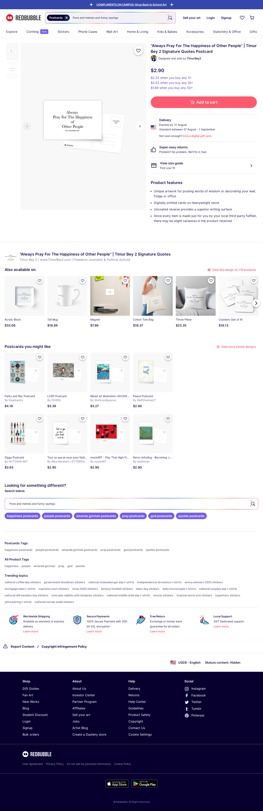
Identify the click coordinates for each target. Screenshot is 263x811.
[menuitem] (11, 31)
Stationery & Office (227, 32)
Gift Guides (31, 688)
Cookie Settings (140, 734)
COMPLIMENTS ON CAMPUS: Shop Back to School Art (131, 4)
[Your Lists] (242, 17)
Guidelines (135, 708)
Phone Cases (87, 32)
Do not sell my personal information (89, 763)
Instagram (198, 688)
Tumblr (196, 709)
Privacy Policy (55, 763)
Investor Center (83, 695)
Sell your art (81, 715)
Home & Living (137, 32)
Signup (28, 728)
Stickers (63, 32)
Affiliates (78, 708)
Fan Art (28, 695)
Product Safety (139, 715)
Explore (11, 32)
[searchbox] (131, 503)
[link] (22, 516)
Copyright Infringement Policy (64, 646)
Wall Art (112, 32)
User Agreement (33, 763)
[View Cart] (252, 17)
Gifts (253, 32)
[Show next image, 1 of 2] (140, 126)
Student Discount (35, 715)
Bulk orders (31, 734)
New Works (31, 702)
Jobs (76, 721)
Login (27, 721)
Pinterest (197, 715)
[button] (131, 4)
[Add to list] (138, 50)
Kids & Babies (167, 32)
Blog (26, 708)
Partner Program (84, 702)
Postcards (12, 543)
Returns (133, 695)
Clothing (36, 32)
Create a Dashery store (89, 734)
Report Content (22, 646)
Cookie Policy (122, 763)
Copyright (135, 721)
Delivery (134, 688)
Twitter (196, 702)
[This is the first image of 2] (27, 126)
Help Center (137, 702)
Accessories (195, 32)
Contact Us (136, 728)
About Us (79, 688)
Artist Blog (80, 728)
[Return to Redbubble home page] (23, 17)
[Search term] (170, 18)
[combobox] (110, 17)
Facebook (198, 695)
